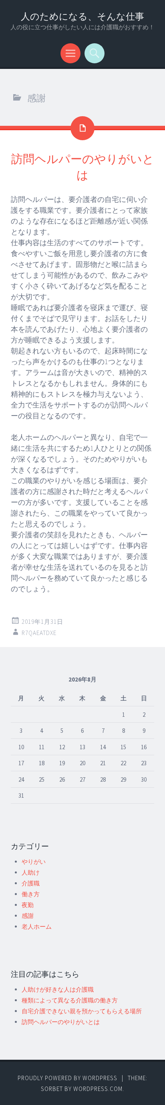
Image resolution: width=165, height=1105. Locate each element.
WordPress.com (98, 1089)
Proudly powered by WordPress (67, 1078)
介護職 (31, 883)
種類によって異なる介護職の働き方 (70, 1000)
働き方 (31, 894)
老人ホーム (37, 926)
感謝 (28, 915)
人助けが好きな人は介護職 (58, 989)
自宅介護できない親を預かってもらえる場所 (82, 1011)
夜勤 (28, 905)
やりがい (34, 861)
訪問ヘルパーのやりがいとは (61, 1022)
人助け (31, 872)
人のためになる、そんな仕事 (82, 16)
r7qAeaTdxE (39, 633)
